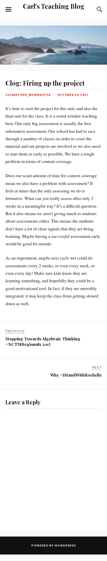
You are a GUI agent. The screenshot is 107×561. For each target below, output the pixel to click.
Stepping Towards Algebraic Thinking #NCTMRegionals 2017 (42, 341)
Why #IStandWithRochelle (76, 375)
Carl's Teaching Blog (53, 6)
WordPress (65, 545)
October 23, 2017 (72, 95)
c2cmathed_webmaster (28, 95)
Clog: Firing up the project (45, 83)
